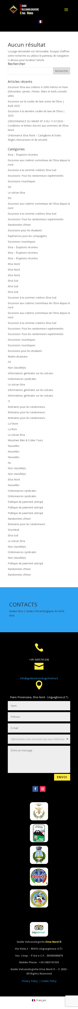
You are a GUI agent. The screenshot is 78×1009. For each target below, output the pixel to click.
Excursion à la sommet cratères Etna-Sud (32, 170)
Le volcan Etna (16, 192)
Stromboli (13, 529)
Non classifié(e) (17, 367)
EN (9, 198)
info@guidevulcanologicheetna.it (39, 678)
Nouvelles (13, 446)
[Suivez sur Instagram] (43, 789)
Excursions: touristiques (21, 181)
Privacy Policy (30, 981)
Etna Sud (13, 280)
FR (9, 362)
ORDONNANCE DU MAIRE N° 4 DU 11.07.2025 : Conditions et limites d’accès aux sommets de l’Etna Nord (38, 125)
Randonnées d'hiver (19, 224)
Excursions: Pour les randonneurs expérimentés (35, 175)
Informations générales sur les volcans (30, 373)
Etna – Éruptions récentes (23, 154)
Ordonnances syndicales (22, 379)
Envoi (62, 777)
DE (9, 187)
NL (9, 462)
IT (9, 401)
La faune (13, 423)
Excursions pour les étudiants (25, 230)
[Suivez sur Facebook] (35, 789)
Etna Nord (14, 264)
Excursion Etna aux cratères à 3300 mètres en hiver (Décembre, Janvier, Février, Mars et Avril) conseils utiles (38, 91)
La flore (12, 429)
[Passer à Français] (40, 21)
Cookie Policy (48, 981)
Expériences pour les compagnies (27, 236)
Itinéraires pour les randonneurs (26, 407)
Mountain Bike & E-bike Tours (25, 440)
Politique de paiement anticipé (25, 502)
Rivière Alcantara (17, 356)
